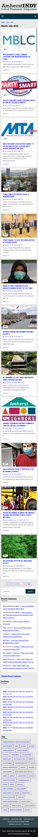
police (5, 784)
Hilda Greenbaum (8, 566)
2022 (4, 712)
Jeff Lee (6, 640)
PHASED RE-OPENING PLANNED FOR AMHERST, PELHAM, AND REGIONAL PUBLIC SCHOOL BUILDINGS (19, 515)
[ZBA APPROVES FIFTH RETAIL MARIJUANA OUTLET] (19, 546)
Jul (26, 691)
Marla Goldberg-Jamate (10, 520)
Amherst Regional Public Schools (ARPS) (16, 742)
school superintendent (11, 801)
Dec (10, 699)
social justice (26, 801)
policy (12, 784)
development (26, 754)
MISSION (6, 819)
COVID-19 (6, 754)
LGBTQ (5, 776)
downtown (7, 759)
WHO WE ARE (16, 819)
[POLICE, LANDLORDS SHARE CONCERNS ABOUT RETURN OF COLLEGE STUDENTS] (19, 86)
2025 (4, 696)
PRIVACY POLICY (15, 824)
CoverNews (15, 834)
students (6, 805)
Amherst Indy (7, 62)
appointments (7, 746)
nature (31, 776)
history (23, 767)
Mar (14, 691)
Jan (8, 691)
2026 (4, 691)
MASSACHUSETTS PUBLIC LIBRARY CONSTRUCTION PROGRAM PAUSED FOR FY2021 (16, 57)
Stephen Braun (8, 428)
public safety (7, 793)
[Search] (35, 16)
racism (17, 793)
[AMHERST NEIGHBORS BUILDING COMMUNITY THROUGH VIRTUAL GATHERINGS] (19, 409)
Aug (29, 691)
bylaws (31, 746)
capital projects (8, 750)
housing (31, 767)
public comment (8, 788)
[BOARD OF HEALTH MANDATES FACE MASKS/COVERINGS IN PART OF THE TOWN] (19, 271)
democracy (15, 754)
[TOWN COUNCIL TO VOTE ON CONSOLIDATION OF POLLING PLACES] (19, 226)
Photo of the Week (9, 780)
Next (29, 584)
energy (30, 759)
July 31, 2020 (17, 62)
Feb (11, 691)
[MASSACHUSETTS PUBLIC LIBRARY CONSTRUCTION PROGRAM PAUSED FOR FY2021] (19, 40)
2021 (4, 717)
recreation (26, 793)
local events (22, 776)
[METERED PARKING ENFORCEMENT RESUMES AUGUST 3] (19, 317)
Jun (23, 691)
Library (12, 776)
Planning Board (23, 780)
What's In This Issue (16, 810)
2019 (4, 727)
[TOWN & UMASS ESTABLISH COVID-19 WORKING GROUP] (19, 180)
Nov (7, 699)
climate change (22, 750)
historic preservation (10, 767)
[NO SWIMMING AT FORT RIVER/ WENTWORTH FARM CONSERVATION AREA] (19, 363)
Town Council (16, 805)
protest (20, 784)
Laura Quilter (7, 151)
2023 (4, 707)
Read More (6, 70)
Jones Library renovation (23, 771)
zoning (27, 810)
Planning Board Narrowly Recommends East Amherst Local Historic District (18, 615)
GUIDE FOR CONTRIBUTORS (18, 821)
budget (23, 746)
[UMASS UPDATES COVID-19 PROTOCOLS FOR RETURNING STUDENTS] (19, 455)
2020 (4, 722)
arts (16, 746)
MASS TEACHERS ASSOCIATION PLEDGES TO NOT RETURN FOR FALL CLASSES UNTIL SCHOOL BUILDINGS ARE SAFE (18, 146)
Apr (17, 691)
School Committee (9, 797)
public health (21, 788)
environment (7, 763)
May (20, 691)
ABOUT (26, 824)
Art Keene (6, 105)
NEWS (5, 49)
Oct (4, 699)
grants (33, 763)
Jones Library (7, 771)
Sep (32, 696)
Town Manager (29, 805)
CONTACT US (29, 819)
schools (21, 797)
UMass (5, 810)
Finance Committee (21, 763)
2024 (4, 702)
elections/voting (20, 759)
